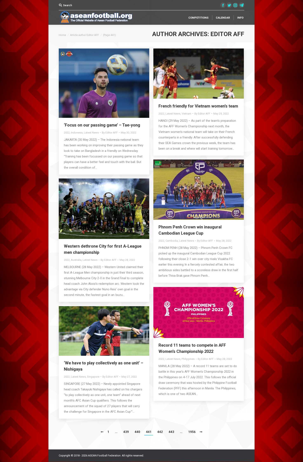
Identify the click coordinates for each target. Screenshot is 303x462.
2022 (67, 132)
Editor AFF (227, 34)
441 (149, 432)
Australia (76, 259)
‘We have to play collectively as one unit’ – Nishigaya (103, 366)
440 (137, 432)
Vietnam (186, 113)
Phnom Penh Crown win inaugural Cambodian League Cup (190, 230)
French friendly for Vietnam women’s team (198, 106)
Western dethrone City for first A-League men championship (102, 249)
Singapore (93, 376)
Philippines (188, 358)
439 (126, 432)
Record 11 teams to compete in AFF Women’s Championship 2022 (192, 348)
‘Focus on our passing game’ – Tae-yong (102, 125)
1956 (192, 432)
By (110, 132)
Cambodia (172, 240)
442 (160, 432)
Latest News (91, 132)
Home (62, 35)
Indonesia (77, 132)
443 (171, 432)
